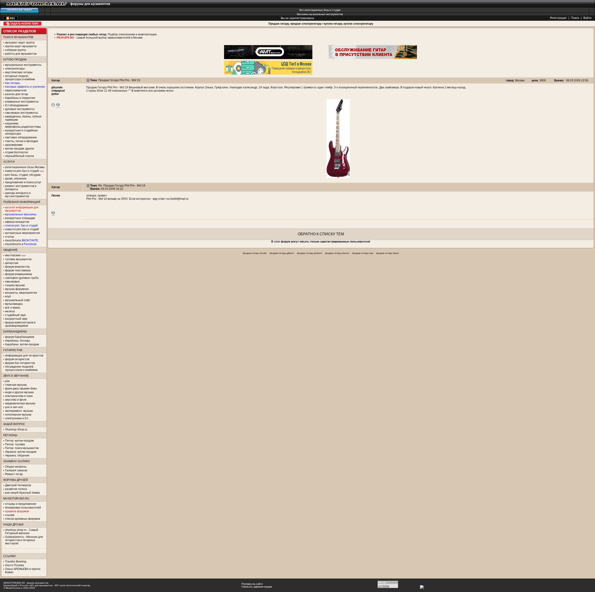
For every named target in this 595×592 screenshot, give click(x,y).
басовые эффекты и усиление (25, 86)
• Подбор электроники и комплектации (105, 34)
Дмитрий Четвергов (18, 485)
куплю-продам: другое (19, 148)
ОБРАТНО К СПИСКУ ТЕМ (321, 234)
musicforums (21, 240)
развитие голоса (16, 489)
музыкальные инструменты (23, 65)
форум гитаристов (17, 359)
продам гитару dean (387, 253)
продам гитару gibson (282, 253)
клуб (8, 296)
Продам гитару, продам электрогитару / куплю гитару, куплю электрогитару (320, 23)
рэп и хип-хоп (14, 407)
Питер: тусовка (15, 444)
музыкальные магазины (20, 214)
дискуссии (11, 263)
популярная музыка (18, 414)
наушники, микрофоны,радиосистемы (23, 125)
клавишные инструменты (22, 101)
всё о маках (12, 307)
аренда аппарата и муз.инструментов (18, 194)
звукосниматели (15, 90)
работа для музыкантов (20, 53)
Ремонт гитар (14, 474)
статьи (9, 236)
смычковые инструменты (21, 112)
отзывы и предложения (20, 504)
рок (7, 381)
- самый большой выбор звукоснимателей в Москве (108, 37)
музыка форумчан (17, 289)
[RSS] (10, 19)
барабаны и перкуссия (20, 98)
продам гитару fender (255, 253)
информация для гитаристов (24, 355)
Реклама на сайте (252, 583)
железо (10, 311)
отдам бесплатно (16, 152)
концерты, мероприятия (21, 292)
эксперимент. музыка (19, 410)
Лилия (55, 195)
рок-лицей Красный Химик (22, 492)
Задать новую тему (22, 24)
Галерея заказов (16, 470)
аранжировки (14, 144)
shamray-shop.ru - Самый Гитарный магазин (21, 531)
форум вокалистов (17, 266)
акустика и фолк (15, 399)
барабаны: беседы (17, 340)
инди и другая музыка (19, 392)
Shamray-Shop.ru (16, 429)
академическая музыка (20, 403)
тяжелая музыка (16, 384)
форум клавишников (18, 274)
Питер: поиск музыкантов (22, 448)
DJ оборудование (16, 105)
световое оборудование (21, 137)
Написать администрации (256, 586)
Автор (55, 80)
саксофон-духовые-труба (22, 277)
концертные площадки (20, 218)
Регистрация (558, 18)
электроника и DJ (16, 418)
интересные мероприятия (22, 233)
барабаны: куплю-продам (22, 344)
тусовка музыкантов (18, 259)
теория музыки (15, 285)
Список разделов (19, 31)
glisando (57, 87)
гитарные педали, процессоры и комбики (20, 77)
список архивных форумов (22, 518)
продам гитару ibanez (337, 253)
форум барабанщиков (19, 337)
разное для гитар (16, 94)
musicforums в (20, 244)
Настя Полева (14, 565)
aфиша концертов (17, 221)
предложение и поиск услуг (23, 182)
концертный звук (16, 318)
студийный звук (15, 315)
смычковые (12, 281)
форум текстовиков (17, 270)
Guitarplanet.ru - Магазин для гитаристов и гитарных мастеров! (24, 540)
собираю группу (15, 50)
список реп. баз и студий (21, 225)
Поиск (575, 18)
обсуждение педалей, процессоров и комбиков (21, 368)
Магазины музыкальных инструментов (320, 14)
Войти (587, 18)
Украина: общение (17, 455)
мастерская (12, 255)
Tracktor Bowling (15, 561)
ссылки (9, 515)
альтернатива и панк (19, 396)
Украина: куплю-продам (20, 451)
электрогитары (15, 68)
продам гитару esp (362, 253)
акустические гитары (19, 72)
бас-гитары (12, 83)
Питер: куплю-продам (19, 440)
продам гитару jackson (309, 253)
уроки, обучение (15, 178)
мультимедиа (14, 304)
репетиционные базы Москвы (25, 167)
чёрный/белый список (19, 156)
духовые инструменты (20, 109)
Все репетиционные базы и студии (319, 10)
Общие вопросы (15, 466)
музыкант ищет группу (20, 42)
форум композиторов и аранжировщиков (20, 324)
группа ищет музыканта (20, 46)
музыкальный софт (17, 300)
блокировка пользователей (23, 507)
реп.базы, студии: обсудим (22, 174)
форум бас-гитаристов (20, 363)
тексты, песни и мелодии (21, 141)
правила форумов (17, 511)
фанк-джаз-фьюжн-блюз (21, 388)
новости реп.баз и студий (22, 229)
